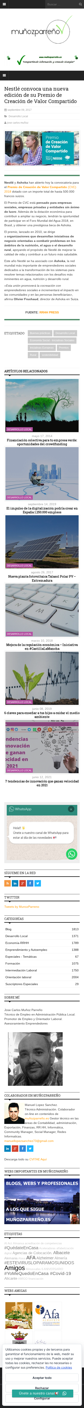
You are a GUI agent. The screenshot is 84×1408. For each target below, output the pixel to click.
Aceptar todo (42, 1378)
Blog (42, 929)
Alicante (10, 1278)
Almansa (18, 1243)
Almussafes (33, 1269)
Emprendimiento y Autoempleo (42, 949)
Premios (64, 347)
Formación (42, 963)
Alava (21, 1258)
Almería (60, 1258)
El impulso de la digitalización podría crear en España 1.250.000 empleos (42, 510)
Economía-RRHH (42, 943)
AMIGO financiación (30, 1278)
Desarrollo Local (18, 116)
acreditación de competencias (43, 1243)
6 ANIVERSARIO (52, 1269)
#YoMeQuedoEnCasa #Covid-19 (37, 1273)
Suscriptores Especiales (42, 984)
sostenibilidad (50, 354)
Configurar (42, 1398)
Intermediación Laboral (42, 970)
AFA (31, 1257)
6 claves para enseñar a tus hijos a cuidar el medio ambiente (42, 715)
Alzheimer (45, 1258)
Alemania (10, 1258)
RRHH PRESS (49, 312)
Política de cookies (59, 1367)
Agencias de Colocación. (32, 1253)
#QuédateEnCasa (21, 1247)
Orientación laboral (42, 977)
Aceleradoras (47, 1248)
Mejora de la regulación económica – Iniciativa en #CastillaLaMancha (42, 647)
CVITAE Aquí (38, 1159)
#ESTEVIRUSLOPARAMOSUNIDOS (39, 1262)
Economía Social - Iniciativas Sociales (52, 340)
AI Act (8, 1243)
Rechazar (42, 1388)
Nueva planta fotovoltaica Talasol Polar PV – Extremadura (42, 578)
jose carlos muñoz (17, 122)
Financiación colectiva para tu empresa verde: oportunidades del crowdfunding (42, 442)
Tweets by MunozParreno (21, 906)
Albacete (61, 1252)
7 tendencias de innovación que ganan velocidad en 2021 (42, 783)
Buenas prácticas (40, 333)
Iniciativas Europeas (42, 347)
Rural (33, 354)
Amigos (14, 1267)
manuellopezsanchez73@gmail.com (29, 1141)
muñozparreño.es (37, 1118)
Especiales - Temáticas (42, 956)
